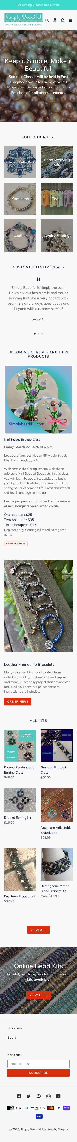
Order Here (17, 701)
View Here (38, 995)
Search (13, 1037)
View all (38, 930)
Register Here (15, 543)
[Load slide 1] (35, 334)
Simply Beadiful (30, 1129)
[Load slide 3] (42, 334)
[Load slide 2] (38, 334)
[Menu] (71, 19)
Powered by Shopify (55, 1129)
